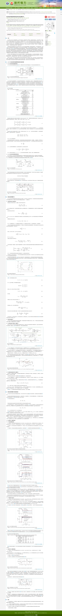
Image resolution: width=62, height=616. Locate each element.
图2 (31, 157)
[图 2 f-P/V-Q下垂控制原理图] (25, 163)
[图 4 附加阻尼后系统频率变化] (25, 267)
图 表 (31, 33)
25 (14, 317)
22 (10, 131)
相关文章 (15, 35)
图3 (19, 180)
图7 (20, 485)
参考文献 (39, 33)
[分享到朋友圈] (61, 14)
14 (39, 501)
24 (10, 202)
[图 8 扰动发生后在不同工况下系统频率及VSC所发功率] (25, 467)
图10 (24, 556)
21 (10, 118)
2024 (14, 9)
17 (34, 50)
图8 (20, 486)
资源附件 (31, 35)
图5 (15, 325)
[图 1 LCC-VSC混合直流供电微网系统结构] (25, 71)
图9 (9, 530)
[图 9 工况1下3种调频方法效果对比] (25, 517)
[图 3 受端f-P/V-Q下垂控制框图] (25, 187)
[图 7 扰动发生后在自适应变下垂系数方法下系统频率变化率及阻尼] (25, 439)
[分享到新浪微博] (61, 12)
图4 (17, 257)
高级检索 (55, 2)
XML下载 (54, 19)
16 (28, 49)
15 (13, 48)
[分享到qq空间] (61, 11)
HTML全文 (23, 33)
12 (12, 48)
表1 (42, 393)
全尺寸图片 (38, 78)
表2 (13, 530)
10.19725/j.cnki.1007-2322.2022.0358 (29, 9)
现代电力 (11, 9)
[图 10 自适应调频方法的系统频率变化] (25, 563)
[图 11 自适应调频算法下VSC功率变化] (25, 583)
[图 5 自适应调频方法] (25, 335)
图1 (29, 393)
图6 (28, 354)
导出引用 (50, 19)
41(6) (17, 9)
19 (8, 418)
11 (29, 47)
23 (22, 156)
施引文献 (23, 35)
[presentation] (22, 123)
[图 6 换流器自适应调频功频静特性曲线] (25, 363)
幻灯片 (41, 78)
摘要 (14, 33)
